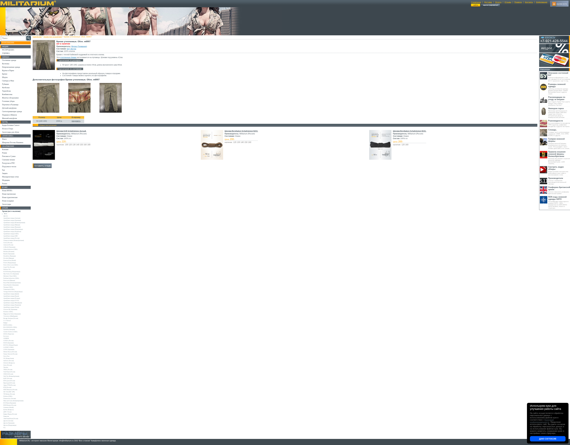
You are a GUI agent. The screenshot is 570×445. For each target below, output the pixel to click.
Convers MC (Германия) (10, 309)
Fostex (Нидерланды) (9, 262)
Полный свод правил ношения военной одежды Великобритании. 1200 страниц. (559, 157)
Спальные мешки (8, 160)
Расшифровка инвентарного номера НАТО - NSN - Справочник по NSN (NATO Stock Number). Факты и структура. (558, 202)
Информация (541, 2)
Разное (4, 184)
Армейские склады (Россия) (11, 238)
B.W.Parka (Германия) (9, 403)
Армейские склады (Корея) (11, 296)
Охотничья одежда (9, 60)
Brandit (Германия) (8, 254)
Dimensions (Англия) (9, 398)
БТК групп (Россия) (9, 380)
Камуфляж (37, 37)
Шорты (5, 77)
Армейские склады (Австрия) (11, 218)
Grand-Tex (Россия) (9, 267)
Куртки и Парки (8, 70)
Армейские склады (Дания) (11, 294)
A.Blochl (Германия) (9, 247)
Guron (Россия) (7, 242)
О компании (476, 2)
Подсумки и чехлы (9, 167)
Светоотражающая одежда (12, 111)
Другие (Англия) (8, 421)
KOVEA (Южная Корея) (10, 345)
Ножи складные (8, 201)
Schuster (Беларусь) (9, 363)
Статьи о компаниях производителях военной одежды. (557, 181)
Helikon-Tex (7, 269)
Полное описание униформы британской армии (559, 190)
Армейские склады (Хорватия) (12, 305)
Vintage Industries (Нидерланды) (13, 291)
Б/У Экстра (71, 49)
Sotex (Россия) (7, 365)
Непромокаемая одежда (11, 67)
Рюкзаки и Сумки (8, 156)
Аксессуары (6, 204)
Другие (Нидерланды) (9, 425)
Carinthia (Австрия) (9, 329)
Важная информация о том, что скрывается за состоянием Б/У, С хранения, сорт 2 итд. (559, 77)
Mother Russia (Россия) (10, 352)
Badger (5, 323)
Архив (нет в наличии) (52, 37)
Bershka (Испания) (8, 251)
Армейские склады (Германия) (12, 220)
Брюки (4, 74)
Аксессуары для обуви (10, 132)
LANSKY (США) (8, 347)
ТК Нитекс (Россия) (9, 394)
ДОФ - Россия (7, 412)
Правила (518, 2)
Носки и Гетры (7, 129)
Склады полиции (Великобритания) (13, 240)
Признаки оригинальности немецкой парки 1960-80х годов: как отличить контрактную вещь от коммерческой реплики (557, 112)
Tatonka (5, 367)
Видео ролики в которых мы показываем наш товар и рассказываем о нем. (558, 171)
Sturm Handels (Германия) (11, 285)
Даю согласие (547, 439)
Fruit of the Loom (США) (10, 265)
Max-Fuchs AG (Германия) (11, 274)
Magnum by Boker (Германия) (12, 314)
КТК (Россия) (7, 387)
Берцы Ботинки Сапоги (10, 125)
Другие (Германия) (79, 46)
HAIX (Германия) (8, 343)
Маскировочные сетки (10, 177)
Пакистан (6, 416)
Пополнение (8, 43)
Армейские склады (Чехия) (11, 307)
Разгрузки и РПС (8, 163)
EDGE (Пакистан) (8, 334)
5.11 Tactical (7, 320)
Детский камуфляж (9, 108)
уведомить (76, 121)
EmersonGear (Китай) (9, 260)
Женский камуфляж (9, 118)
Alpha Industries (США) (10, 249)
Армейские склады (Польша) (11, 298)
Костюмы (5, 64)
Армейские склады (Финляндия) (12, 303)
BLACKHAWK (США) (10, 327)
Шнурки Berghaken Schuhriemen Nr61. (409, 131)
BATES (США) (7, 325)
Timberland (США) (9, 289)
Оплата (498, 2)
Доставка (488, 2)
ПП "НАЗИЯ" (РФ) (9, 392)
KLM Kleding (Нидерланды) (11, 271)
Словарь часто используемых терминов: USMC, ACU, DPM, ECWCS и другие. (558, 132)
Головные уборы (8, 101)
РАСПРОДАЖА (8, 50)
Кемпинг (5, 149)
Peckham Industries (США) (11, 278)
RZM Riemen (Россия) (9, 405)
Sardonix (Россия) (8, 360)
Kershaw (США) (8, 311)
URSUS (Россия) (8, 374)
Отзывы (508, 2)
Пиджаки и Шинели (9, 115)
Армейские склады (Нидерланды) (13, 229)
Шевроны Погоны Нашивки (12, 142)
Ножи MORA (7, 191)
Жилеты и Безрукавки (10, 98)
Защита (4, 173)
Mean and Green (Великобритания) (13, 401)
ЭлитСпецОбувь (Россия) (10, 418)
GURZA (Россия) (8, 340)
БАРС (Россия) (7, 378)
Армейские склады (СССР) (11, 300)
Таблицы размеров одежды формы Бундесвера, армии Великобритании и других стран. (558, 89)
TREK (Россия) (7, 369)
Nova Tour (6, 356)
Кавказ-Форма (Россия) (10, 414)
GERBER (6, 338)
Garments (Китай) (8, 407)
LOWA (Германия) (8, 349)
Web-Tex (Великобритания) (11, 376)
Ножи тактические (9, 194)
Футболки (6, 88)
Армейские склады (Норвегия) (12, 231)
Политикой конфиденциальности (542, 421)
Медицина (6, 180)
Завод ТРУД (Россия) (9, 385)
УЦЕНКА (6, 53)
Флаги (4, 139)
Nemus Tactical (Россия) (10, 354)
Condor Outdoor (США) (10, 331)
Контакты (529, 2)
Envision (6, 336)
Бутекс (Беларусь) (8, 409)
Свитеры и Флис (8, 81)
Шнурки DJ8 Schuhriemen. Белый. (71, 131)
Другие (5, 216)
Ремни (4, 153)
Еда (3, 170)
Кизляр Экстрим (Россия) (10, 318)
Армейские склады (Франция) (12, 227)
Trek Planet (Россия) (9, 372)
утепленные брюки (68, 57)
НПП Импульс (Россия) (10, 389)
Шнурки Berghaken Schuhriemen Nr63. (241, 131)
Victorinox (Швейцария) (10, 316)
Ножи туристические (10, 197)
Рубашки (5, 84)
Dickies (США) (7, 396)
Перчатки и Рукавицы (10, 105)
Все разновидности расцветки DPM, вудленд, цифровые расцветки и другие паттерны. (559, 123)
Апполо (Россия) (8, 245)
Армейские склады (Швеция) (11, 225)
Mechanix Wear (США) (10, 276)
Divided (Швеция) (8, 258)
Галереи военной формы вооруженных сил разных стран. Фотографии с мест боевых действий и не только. (559, 143)
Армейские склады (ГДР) (10, 236)
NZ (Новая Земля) (8, 358)
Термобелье (6, 91)
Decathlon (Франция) (9, 256)
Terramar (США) (8, 287)
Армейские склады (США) (11, 234)
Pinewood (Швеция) (9, 280)
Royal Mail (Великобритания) (12, 283)
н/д (4, 427)
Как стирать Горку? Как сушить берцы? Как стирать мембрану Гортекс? (559, 101)
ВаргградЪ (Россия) (9, 383)
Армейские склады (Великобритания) (14, 222)
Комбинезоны (7, 94)
